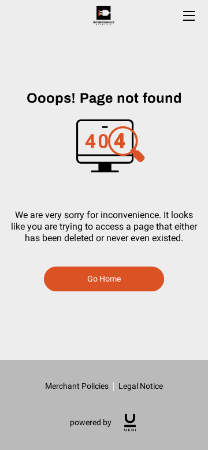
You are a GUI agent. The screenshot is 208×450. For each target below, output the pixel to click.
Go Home (104, 278)
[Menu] (188, 15)
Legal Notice (140, 386)
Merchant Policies (77, 386)
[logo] (130, 423)
